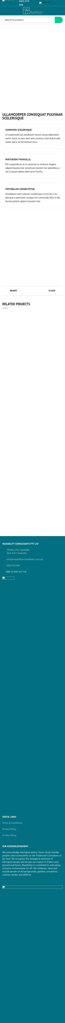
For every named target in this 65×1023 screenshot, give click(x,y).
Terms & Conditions (12, 823)
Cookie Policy (9, 835)
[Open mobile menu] (4, 11)
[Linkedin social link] (34, 3)
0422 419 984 (13, 565)
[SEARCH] (59, 20)
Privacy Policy (9, 829)
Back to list (32, 290)
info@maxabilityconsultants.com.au (24, 559)
